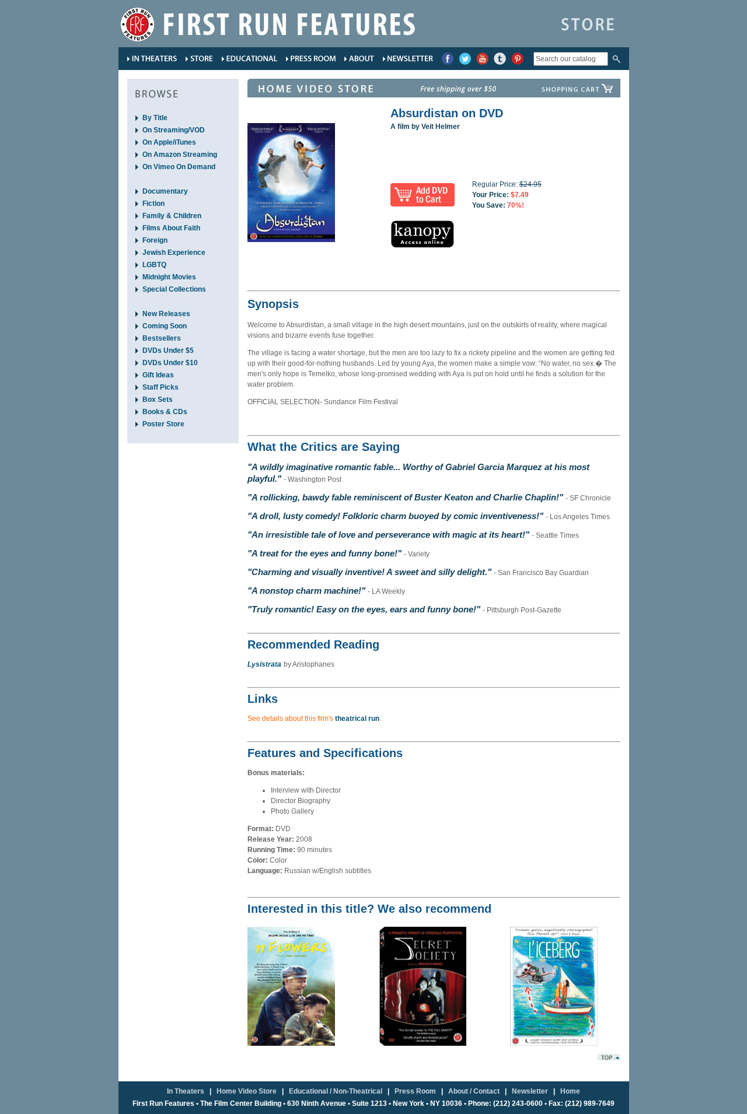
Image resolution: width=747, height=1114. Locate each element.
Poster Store (163, 424)
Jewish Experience (173, 252)
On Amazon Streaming (179, 154)
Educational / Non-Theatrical (335, 1091)
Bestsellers (161, 338)
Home (570, 1091)
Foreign (154, 240)
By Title (154, 118)
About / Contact (474, 1091)
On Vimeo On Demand (178, 167)
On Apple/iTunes (169, 142)
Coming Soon (164, 326)
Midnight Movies (169, 277)
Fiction (153, 203)
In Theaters (185, 1091)
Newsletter (530, 1091)
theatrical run (357, 718)
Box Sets (157, 399)
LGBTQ (154, 265)
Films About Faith (171, 228)
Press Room (415, 1091)
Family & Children (171, 216)
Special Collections (174, 289)
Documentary (165, 191)
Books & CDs (164, 412)
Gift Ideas (158, 375)
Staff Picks (160, 387)
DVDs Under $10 (170, 363)
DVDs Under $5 (168, 350)
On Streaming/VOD (173, 130)
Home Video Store (247, 1091)
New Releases (166, 314)
